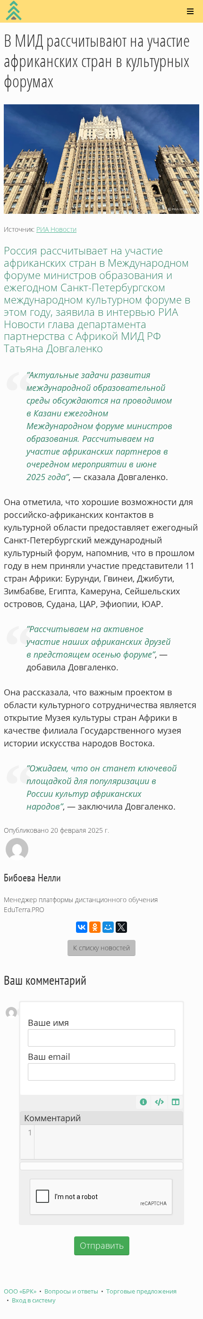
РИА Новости (56, 229)
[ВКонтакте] (81, 927)
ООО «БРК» (20, 1291)
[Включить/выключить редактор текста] (159, 1102)
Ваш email (49, 1056)
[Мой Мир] (108, 927)
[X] (121, 927)
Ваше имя (48, 1022)
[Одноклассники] (95, 927)
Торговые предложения (141, 1291)
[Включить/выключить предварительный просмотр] (175, 1102)
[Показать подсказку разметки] (143, 1102)
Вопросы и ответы (71, 1291)
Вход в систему (34, 1300)
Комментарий (52, 1118)
